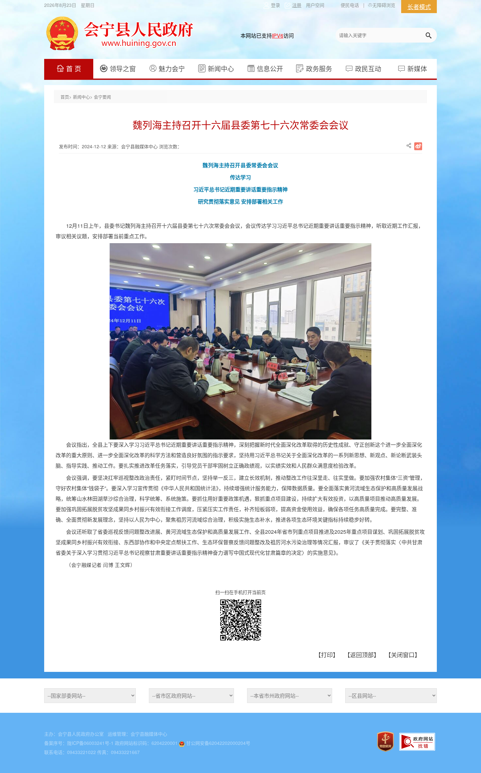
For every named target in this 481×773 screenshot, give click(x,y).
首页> (67, 97)
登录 (275, 5)
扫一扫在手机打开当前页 (240, 592)
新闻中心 (220, 68)
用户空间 (315, 5)
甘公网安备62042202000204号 (218, 743)
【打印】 (327, 654)
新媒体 (416, 68)
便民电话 (350, 5)
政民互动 (367, 68)
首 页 (72, 68)
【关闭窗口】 (402, 654)
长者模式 (419, 6)
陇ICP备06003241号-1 (90, 743)
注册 (296, 5)
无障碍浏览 (383, 5)
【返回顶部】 (362, 654)
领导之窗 (122, 68)
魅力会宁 (171, 68)
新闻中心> (83, 97)
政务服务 (318, 68)
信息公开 (269, 68)
